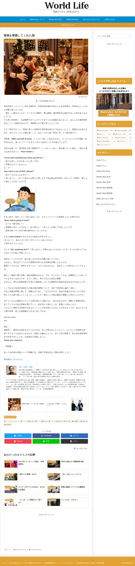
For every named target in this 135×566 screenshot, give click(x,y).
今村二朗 (67, 421)
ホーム (5, 563)
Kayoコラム (101, 166)
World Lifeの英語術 (104, 193)
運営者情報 (100, 563)
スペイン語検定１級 (28, 421)
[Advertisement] (46, 531)
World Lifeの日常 (103, 182)
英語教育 (8, 424)
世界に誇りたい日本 (104, 199)
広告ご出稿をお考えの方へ (33, 563)
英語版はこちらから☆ (13, 359)
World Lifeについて (15, 563)
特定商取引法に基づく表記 (85, 563)
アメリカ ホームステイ (12, 421)
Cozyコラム (101, 160)
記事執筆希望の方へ (51, 563)
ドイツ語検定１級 (42, 421)
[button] (130, 36)
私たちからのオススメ (105, 204)
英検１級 (84, 421)
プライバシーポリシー (67, 563)
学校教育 (76, 421)
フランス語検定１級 (56, 421)
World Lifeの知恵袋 (104, 188)
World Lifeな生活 (11, 417)
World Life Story (103, 171)
